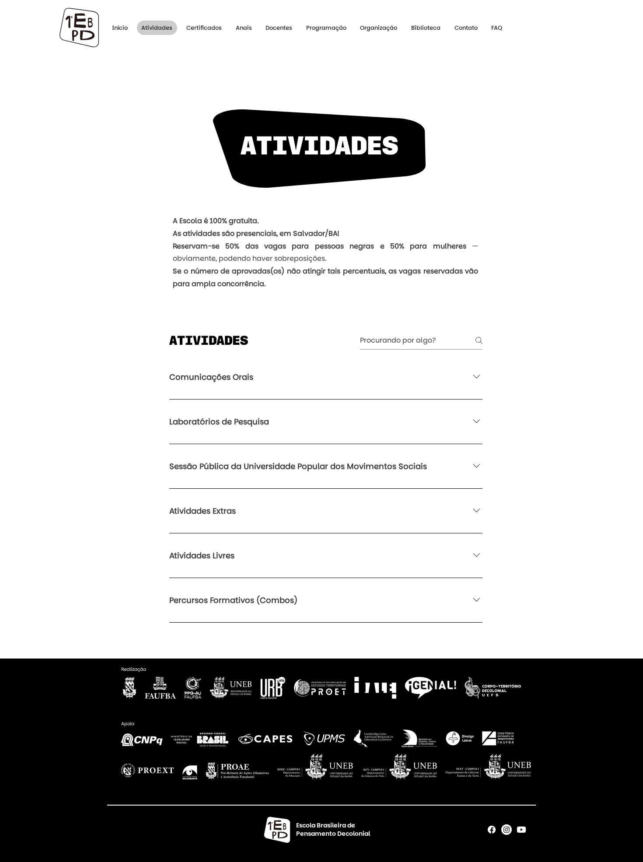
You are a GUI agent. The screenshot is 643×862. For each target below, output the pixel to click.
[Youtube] (521, 829)
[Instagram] (506, 829)
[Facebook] (491, 829)
